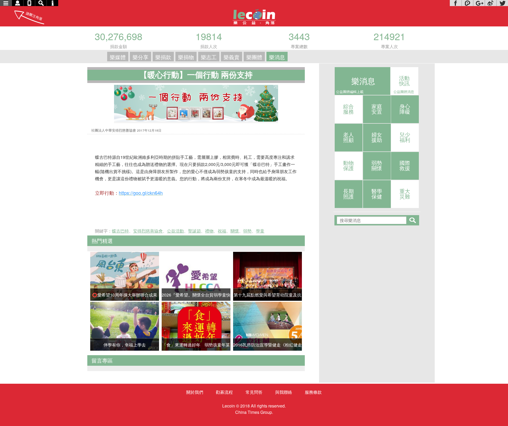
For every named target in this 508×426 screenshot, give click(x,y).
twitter (502, 3)
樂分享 (140, 57)
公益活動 (175, 231)
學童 (260, 231)
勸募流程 (224, 392)
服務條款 (313, 392)
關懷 (234, 231)
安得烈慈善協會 (148, 231)
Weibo (490, 3)
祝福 (222, 231)
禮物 (209, 231)
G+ (479, 3)
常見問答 (254, 392)
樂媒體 (118, 57)
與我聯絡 (283, 392)
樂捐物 (186, 57)
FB (455, 3)
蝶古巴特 (120, 231)
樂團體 (254, 57)
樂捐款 (163, 57)
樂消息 (277, 57)
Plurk (467, 3)
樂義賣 (231, 57)
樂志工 (209, 57)
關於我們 (194, 392)
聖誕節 (194, 231)
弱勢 (247, 231)
